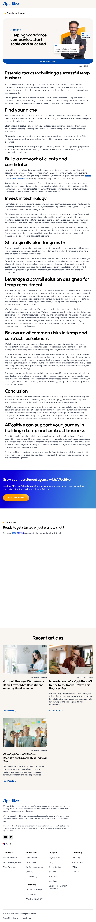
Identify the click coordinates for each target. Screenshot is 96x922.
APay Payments (9, 867)
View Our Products (16, 497)
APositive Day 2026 (34, 899)
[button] (90, 4)
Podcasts (53, 876)
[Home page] (37, 801)
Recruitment (31, 857)
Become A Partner (34, 889)
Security (29, 871)
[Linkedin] (11, 837)
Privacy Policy (25, 918)
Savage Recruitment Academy (58, 887)
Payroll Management (12, 862)
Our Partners (31, 894)
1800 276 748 (18, 533)
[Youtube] (5, 837)
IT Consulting (31, 876)
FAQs (74, 867)
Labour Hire (31, 862)
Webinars (53, 881)
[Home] (11, 4)
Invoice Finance (10, 857)
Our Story (76, 857)
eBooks (52, 871)
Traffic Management (34, 867)
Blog (51, 862)
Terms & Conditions (10, 918)
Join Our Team (78, 862)
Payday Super (55, 857)
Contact (75, 871)
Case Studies (55, 867)
